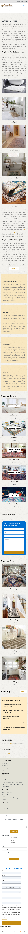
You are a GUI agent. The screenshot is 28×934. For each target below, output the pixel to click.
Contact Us (4, 919)
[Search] (21, 10)
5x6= (3, 895)
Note (3, 900)
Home (2, 16)
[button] (14, 706)
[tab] (14, 831)
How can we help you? (7, 885)
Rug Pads (14, 206)
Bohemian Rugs (14, 504)
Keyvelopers (21, 815)
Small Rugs (14, 682)
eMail (3, 880)
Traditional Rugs (14, 459)
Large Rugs (14, 651)
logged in (10, 743)
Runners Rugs (14, 620)
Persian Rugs (14, 481)
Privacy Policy (12, 916)
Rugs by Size (14, 178)
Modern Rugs (14, 415)
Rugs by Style (14, 122)
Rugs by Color (14, 150)
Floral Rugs (14, 437)
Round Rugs (14, 589)
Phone (3, 875)
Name (3, 870)
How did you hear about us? (8, 890)
